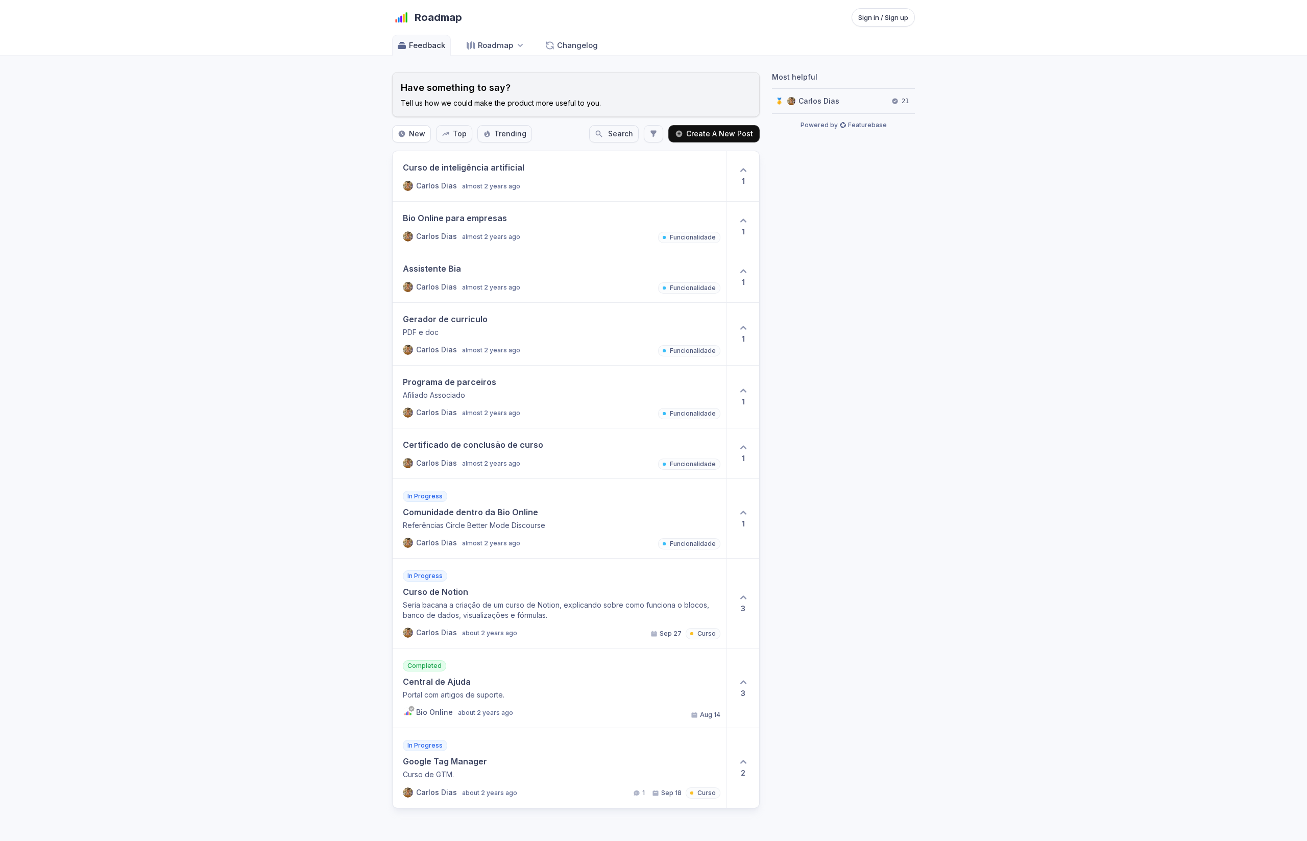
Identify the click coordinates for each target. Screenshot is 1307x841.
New (417, 133)
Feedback (427, 45)
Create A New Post (719, 133)
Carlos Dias (818, 101)
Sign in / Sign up (883, 17)
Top (460, 133)
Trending (510, 133)
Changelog (577, 45)
